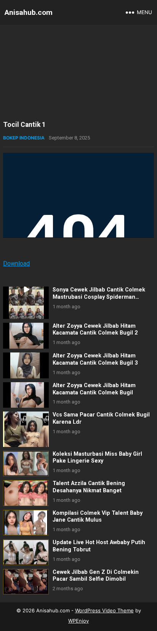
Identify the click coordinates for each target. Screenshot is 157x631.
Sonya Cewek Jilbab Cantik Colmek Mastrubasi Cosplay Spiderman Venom (99, 297)
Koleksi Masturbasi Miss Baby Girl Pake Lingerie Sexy (97, 457)
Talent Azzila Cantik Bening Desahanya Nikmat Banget (89, 487)
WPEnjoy (78, 621)
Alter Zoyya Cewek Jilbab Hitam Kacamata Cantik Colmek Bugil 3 (95, 359)
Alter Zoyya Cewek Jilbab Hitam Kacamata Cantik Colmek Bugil (94, 389)
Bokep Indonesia (24, 138)
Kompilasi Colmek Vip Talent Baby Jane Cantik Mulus (98, 517)
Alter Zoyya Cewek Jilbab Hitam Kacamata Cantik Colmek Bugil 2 (95, 329)
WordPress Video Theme (104, 610)
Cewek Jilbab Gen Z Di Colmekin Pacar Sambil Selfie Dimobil (96, 576)
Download (16, 263)
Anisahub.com (29, 12)
